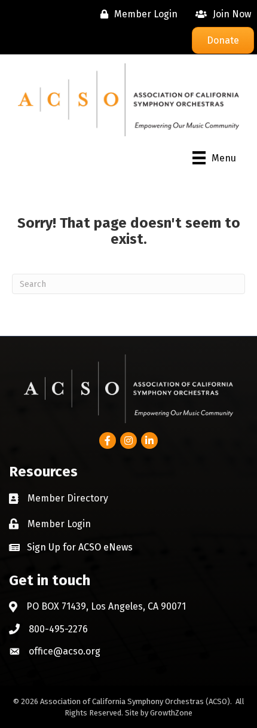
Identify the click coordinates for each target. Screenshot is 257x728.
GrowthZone (171, 712)
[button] (71, 547)
